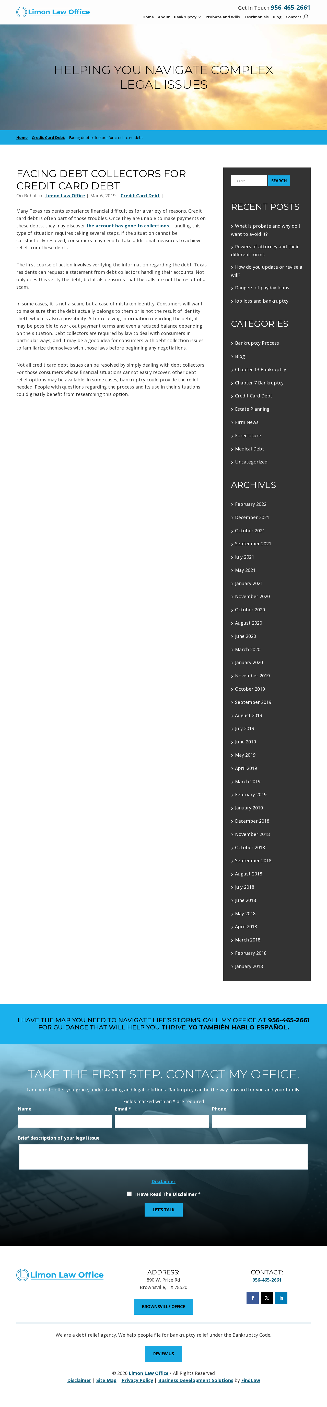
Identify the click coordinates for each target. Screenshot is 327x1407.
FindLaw (250, 1380)
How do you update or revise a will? (266, 271)
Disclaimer (163, 1181)
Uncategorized (251, 462)
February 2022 (250, 504)
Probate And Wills (223, 17)
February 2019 (250, 794)
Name (24, 1109)
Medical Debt (249, 449)
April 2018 (246, 926)
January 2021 (249, 583)
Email (123, 1109)
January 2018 (249, 966)
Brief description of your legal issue (59, 1138)
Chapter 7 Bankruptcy (259, 383)
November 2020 (252, 596)
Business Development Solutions (195, 1380)
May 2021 (245, 570)
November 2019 (252, 676)
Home (148, 17)
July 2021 (244, 557)
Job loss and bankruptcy (261, 301)
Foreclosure (248, 435)
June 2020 (245, 636)
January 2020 (249, 662)
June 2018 (245, 900)
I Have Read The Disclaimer (167, 1194)
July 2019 (244, 728)
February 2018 (250, 953)
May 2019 (245, 755)
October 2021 (250, 530)
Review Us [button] (163, 1354)
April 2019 (246, 768)
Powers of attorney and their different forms (265, 250)
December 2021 (252, 517)
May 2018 (245, 913)
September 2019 (253, 702)
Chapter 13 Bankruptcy (260, 369)
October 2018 (250, 847)
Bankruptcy (185, 17)
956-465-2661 (291, 7)
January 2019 (249, 808)
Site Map (106, 1380)
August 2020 (248, 623)
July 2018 (244, 887)
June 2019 (245, 742)
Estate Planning (252, 409)
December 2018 (252, 821)
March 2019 (247, 781)
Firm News (247, 422)
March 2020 (247, 649)
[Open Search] (305, 17)
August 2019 (248, 715)
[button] (321, 1401)
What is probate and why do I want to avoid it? (265, 230)
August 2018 (248, 874)
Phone (219, 1109)
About (164, 17)
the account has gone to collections (127, 226)
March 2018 (247, 940)
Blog (277, 17)
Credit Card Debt (140, 195)
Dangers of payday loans (262, 288)
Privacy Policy (137, 1380)
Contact (293, 17)
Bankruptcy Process (257, 343)
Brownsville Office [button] (163, 1306)
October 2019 (250, 689)
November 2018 (252, 834)
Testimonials (256, 17)
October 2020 (250, 609)
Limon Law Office (65, 195)
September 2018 (253, 860)
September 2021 (253, 543)
